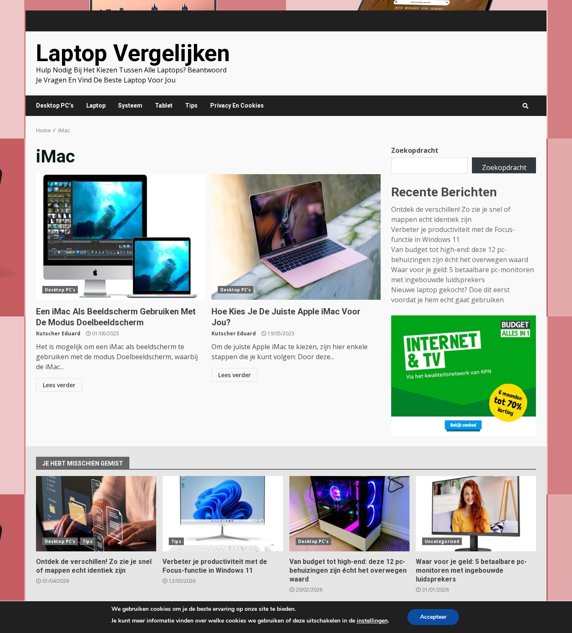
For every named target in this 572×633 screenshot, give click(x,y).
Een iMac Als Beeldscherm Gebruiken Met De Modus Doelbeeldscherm (120, 237)
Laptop (96, 105)
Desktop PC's (60, 290)
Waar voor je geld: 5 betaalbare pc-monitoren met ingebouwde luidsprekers (476, 513)
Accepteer (433, 617)
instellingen (372, 621)
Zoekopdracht (414, 150)
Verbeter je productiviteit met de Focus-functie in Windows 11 (222, 513)
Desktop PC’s (55, 105)
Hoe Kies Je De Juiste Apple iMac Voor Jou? (296, 237)
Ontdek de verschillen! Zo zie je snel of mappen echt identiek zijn (96, 513)
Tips (191, 105)
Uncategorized (442, 541)
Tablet (164, 105)
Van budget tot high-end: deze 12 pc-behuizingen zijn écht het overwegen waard (349, 513)
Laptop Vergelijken (133, 53)
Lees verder (59, 385)
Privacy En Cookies (237, 105)
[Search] (525, 106)
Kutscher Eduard (58, 333)
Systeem (130, 105)
